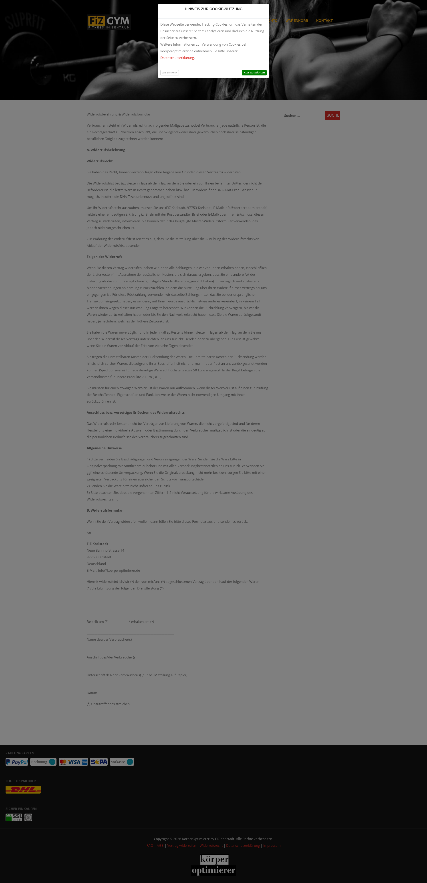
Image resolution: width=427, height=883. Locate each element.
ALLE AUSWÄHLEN (254, 72)
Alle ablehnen (169, 72)
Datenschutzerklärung (177, 57)
